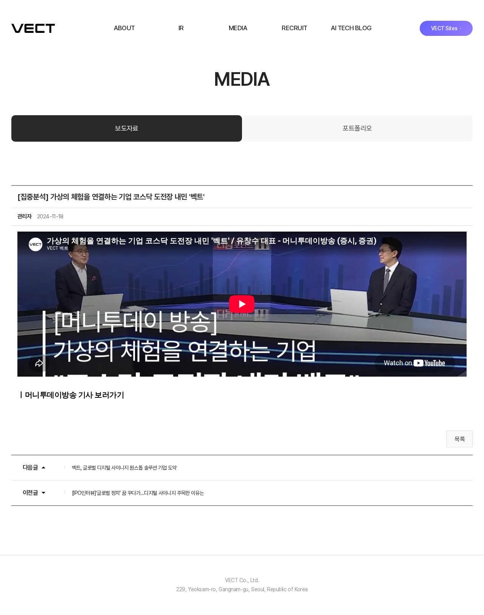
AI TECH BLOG (351, 28)
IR (181, 28)
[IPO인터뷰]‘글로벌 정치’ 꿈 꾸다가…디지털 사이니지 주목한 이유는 (138, 493)
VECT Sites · (446, 28)
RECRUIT (294, 28)
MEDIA (238, 28)
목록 (460, 439)
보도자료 (126, 128)
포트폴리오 (357, 128)
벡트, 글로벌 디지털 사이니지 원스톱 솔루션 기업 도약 (124, 468)
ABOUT (124, 28)
